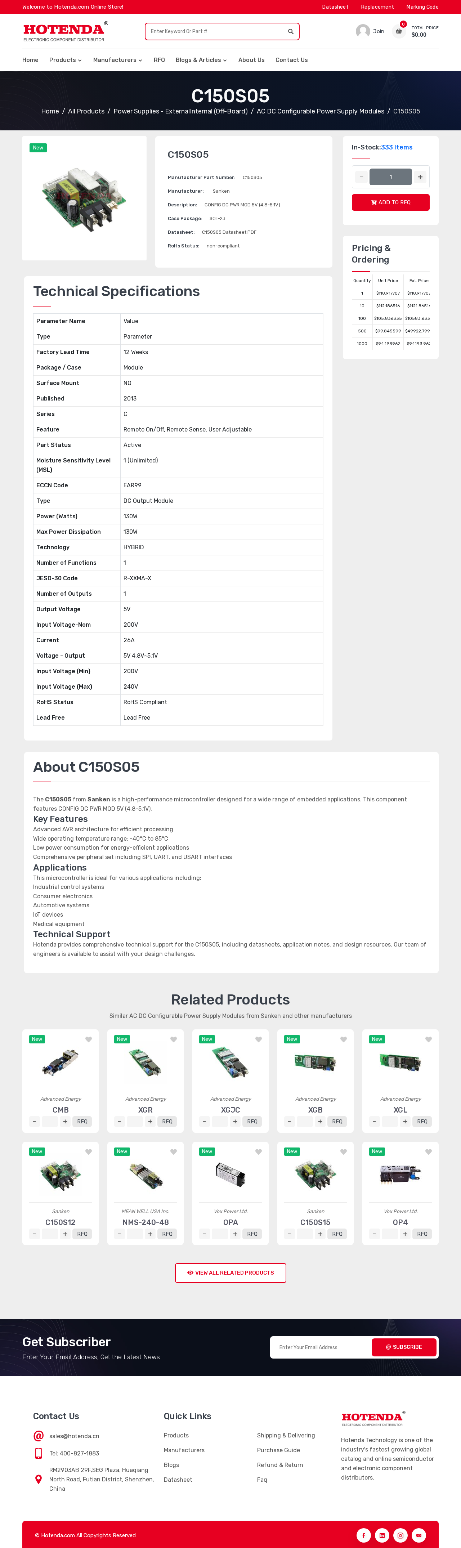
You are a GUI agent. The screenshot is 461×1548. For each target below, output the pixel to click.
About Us (251, 60)
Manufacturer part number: (202, 177)
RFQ (159, 60)
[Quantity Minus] (361, 177)
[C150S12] (60, 1174)
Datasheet (335, 7)
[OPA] (230, 1174)
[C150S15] (315, 1174)
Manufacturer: (186, 191)
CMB (61, 1110)
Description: (182, 204)
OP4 (400, 1222)
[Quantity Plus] (420, 177)
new (38, 148)
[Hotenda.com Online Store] (65, 31)
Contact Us (292, 60)
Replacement (377, 7)
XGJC (230, 1110)
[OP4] (400, 1174)
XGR (145, 1110)
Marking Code (423, 7)
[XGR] (145, 1062)
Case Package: (185, 218)
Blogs (171, 1465)
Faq (262, 1479)
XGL (400, 1110)
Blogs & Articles (198, 60)
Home (30, 60)
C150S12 (60, 1222)
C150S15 (315, 1222)
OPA (230, 1222)
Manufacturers (114, 60)
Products (62, 60)
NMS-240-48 (145, 1222)
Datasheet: (181, 232)
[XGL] (400, 1062)
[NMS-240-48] (145, 1174)
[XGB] (315, 1062)
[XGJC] (230, 1062)
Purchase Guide (278, 1450)
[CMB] (60, 1062)
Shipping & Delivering (286, 1435)
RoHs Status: (184, 246)
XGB (315, 1110)
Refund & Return (280, 1465)
